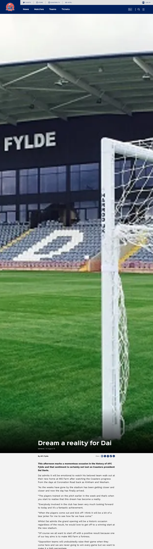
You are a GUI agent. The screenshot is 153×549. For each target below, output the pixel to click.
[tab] (26, 2)
